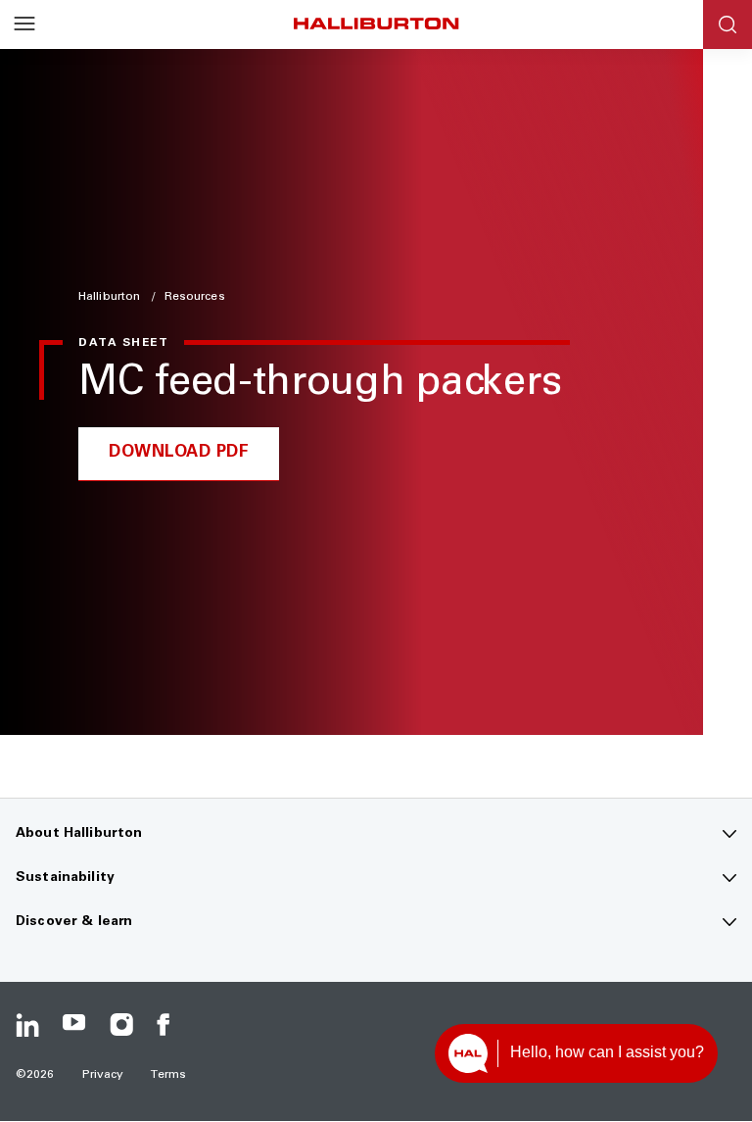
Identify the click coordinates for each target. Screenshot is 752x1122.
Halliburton (110, 297)
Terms (168, 1075)
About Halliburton (79, 834)
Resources (194, 297)
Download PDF (179, 453)
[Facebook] (168, 1025)
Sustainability (65, 878)
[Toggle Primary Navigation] (24, 24)
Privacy (103, 1075)
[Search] (727, 24)
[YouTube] (74, 1025)
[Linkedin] (27, 1025)
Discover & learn (74, 922)
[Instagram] (121, 1025)
